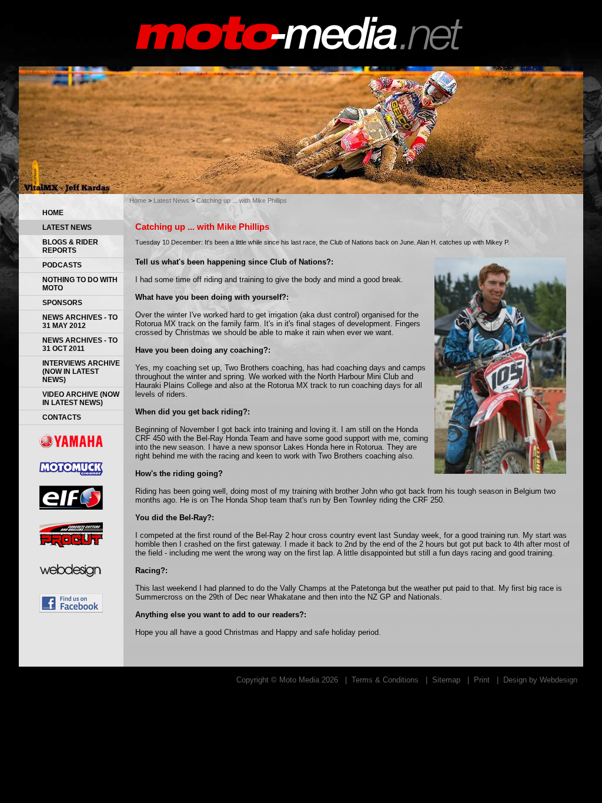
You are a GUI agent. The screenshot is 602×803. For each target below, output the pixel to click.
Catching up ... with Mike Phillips (241, 200)
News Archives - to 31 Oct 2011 (80, 344)
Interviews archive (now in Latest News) (81, 371)
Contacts (61, 417)
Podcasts (62, 265)
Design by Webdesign (540, 679)
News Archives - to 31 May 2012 (80, 321)
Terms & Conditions (385, 679)
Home (52, 213)
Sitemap (446, 679)
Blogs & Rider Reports (70, 246)
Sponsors (62, 303)
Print (482, 679)
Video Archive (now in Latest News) (80, 398)
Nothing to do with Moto (80, 284)
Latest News (67, 227)
